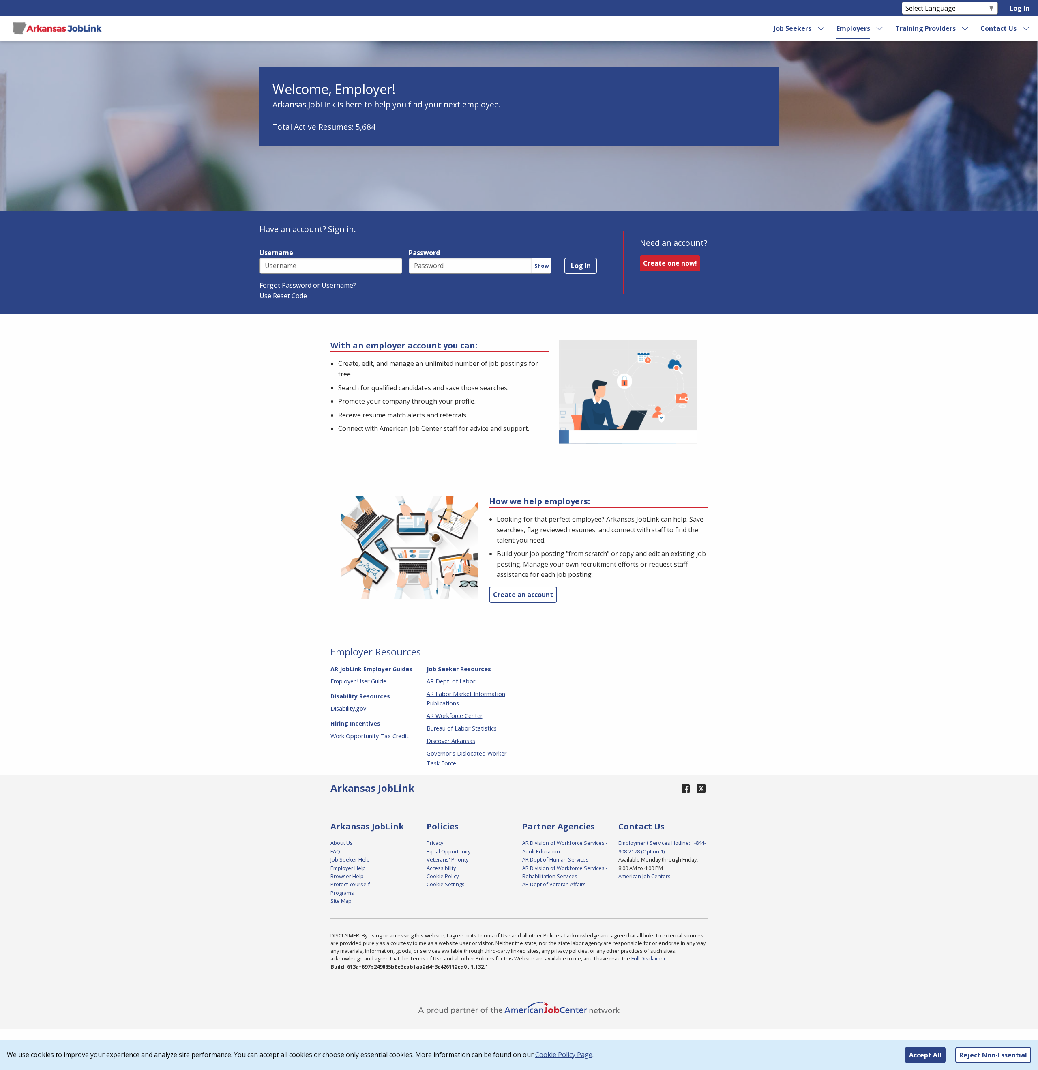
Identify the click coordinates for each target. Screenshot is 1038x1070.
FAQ (335, 851)
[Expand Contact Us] (1026, 28)
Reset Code (290, 295)
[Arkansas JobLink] (57, 28)
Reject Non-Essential (993, 1055)
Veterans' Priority (447, 859)
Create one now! (670, 263)
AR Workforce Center (455, 716)
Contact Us (998, 28)
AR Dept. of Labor (451, 681)
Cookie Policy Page (563, 1054)
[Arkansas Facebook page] (686, 788)
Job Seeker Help (350, 859)
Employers (853, 28)
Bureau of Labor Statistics (462, 728)
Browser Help (347, 876)
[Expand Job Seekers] (821, 28)
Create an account (523, 594)
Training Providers (925, 28)
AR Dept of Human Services (555, 859)
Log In (1019, 8)
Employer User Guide (358, 681)
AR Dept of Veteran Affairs (554, 884)
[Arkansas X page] (701, 788)
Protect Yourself (350, 884)
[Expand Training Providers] (965, 28)
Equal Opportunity (448, 851)
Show (541, 265)
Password (424, 252)
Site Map (341, 901)
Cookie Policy (443, 876)
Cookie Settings (446, 884)
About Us (341, 843)
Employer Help (348, 868)
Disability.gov (348, 708)
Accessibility (441, 868)
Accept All (925, 1055)
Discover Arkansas (451, 741)
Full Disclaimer (648, 958)
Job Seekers (792, 28)
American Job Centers (644, 876)
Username (276, 252)
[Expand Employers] (879, 28)
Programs (342, 892)
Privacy (435, 843)
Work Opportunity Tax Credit (369, 736)
